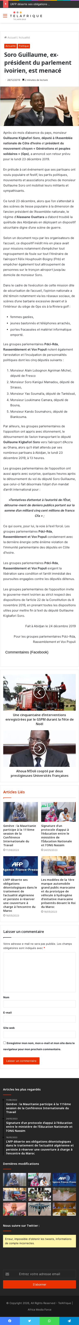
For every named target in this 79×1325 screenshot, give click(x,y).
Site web (9, 1027)
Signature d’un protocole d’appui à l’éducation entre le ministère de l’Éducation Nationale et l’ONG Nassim (56, 835)
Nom (6, 997)
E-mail (7, 1012)
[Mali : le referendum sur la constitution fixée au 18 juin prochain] (39, 1194)
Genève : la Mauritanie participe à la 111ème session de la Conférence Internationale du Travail (19, 835)
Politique (24, 45)
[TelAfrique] (26, 15)
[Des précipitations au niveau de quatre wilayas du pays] (64, 1194)
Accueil (12, 37)
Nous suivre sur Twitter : (21, 1225)
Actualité (24, 37)
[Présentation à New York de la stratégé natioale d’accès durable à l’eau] (14, 1209)
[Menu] (5, 17)
